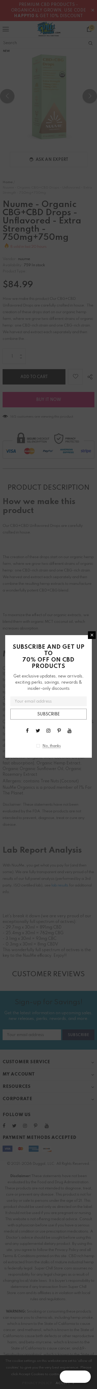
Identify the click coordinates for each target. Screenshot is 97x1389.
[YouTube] (69, 730)
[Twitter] (38, 730)
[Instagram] (48, 730)
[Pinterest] (59, 730)
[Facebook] (27, 730)
